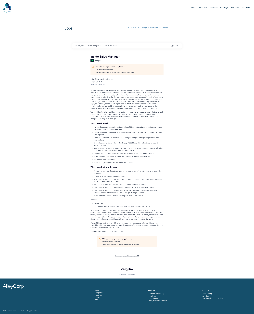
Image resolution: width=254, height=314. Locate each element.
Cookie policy (132, 274)
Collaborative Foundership (213, 298)
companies (94, 46)
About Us (98, 295)
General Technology (156, 294)
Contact (98, 297)
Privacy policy (122, 274)
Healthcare (153, 296)
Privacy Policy (26, 311)
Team (97, 290)
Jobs (96, 300)
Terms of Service (35, 311)
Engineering (207, 294)
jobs (79, 46)
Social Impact (154, 298)
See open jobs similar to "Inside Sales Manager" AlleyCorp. (115, 72)
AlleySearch (207, 296)
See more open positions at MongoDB (127, 256)
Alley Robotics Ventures (158, 301)
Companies (99, 293)
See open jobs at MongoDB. (105, 69)
